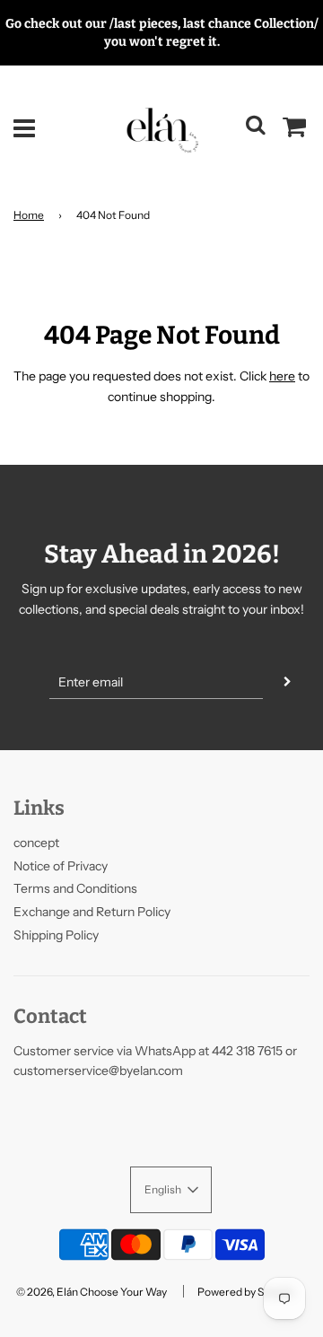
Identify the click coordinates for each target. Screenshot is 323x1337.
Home (28, 215)
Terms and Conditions (75, 888)
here (282, 376)
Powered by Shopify (245, 1291)
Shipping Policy (56, 935)
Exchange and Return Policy (91, 912)
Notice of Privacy (60, 866)
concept (36, 843)
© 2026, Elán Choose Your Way (91, 1291)
